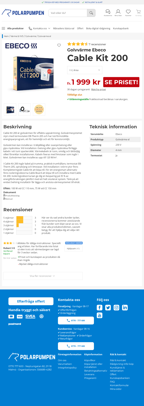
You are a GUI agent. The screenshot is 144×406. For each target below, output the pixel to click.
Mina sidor (116, 389)
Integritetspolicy (67, 367)
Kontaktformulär (119, 385)
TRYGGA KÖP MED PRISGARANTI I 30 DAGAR (61, 2)
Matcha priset (98, 89)
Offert (113, 374)
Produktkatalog (12, 195)
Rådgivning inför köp (122, 364)
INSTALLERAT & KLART (94, 2)
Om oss (62, 360)
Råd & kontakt (118, 360)
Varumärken (65, 364)
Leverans (89, 374)
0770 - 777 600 (78, 320)
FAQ (112, 381)
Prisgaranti (90, 378)
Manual (9, 199)
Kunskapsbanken (120, 378)
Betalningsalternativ (95, 370)
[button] (33, 71)
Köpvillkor (89, 360)
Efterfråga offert (31, 301)
